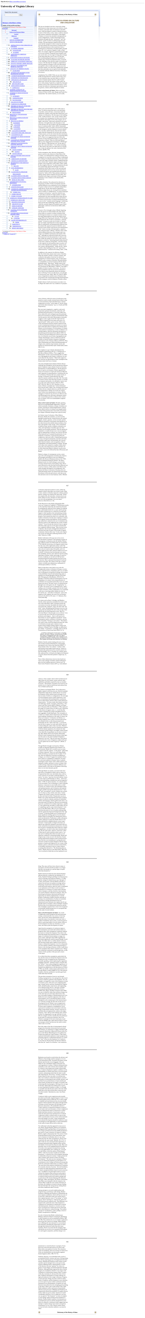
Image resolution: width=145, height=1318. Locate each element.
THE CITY (16, 166)
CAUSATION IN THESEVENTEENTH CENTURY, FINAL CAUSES (20, 140)
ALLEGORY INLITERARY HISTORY (20, 59)
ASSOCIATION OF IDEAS (18, 85)
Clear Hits (5, 28)
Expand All (12, 234)
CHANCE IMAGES (17, 153)
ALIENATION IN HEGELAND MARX (20, 57)
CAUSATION (17, 129)
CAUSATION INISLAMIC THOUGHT (21, 133)
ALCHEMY (16, 52)
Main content (13, 1)
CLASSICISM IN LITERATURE (19, 172)
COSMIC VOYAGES (16, 196)
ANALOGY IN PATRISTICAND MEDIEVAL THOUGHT (19, 66)
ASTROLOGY (16, 87)
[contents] (16, 38)
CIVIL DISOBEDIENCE (17, 168)
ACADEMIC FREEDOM (17, 48)
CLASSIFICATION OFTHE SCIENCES (21, 178)
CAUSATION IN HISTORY (19, 131)
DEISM (17, 222)
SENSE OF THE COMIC (18, 180)
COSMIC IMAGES (16, 194)
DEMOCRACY (16, 224)
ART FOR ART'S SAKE (18, 84)
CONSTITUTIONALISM (17, 187)
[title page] (14, 30)
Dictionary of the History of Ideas (12, 23)
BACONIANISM (17, 100)
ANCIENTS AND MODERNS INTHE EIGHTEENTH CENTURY (20, 73)
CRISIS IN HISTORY (17, 206)
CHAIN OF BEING (17, 149)
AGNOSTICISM (17, 50)
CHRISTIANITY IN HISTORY (19, 159)
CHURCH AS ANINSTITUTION (19, 161)
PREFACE (14, 36)
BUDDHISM (16, 123)
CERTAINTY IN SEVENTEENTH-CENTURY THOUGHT (19, 144)
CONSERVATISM (16, 185)
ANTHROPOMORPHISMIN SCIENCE (21, 76)
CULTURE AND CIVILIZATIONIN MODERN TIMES (19, 214)
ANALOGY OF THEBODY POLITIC (19, 68)
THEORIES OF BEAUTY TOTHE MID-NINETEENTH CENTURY (21, 106)
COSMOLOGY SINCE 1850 (18, 200)
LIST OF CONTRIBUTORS (16, 40)
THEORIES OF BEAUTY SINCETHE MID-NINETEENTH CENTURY (22, 110)
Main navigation (21, 1)
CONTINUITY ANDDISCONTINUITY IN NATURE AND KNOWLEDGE (21, 189)
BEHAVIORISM (16, 112)
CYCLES (16, 216)
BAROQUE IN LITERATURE (18, 104)
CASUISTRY (17, 125)
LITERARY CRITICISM (18, 208)
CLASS (17, 170)
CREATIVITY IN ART (17, 204)
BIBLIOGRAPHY (17, 174)
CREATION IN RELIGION (18, 202)
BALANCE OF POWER (17, 102)
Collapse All (6, 234)
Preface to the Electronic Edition (17, 32)
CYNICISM (17, 218)
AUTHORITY (16, 96)
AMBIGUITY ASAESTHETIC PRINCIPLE (21, 61)
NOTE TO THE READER (16, 42)
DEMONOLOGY (17, 226)
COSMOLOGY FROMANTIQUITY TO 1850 (21, 198)
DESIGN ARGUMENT (17, 228)
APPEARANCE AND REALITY (19, 80)
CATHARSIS (16, 127)
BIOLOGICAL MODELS (17, 121)
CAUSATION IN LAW (17, 134)
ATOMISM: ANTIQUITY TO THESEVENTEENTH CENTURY (18, 90)
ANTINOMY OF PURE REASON (19, 78)
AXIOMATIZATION (17, 98)
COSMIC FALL (17, 192)
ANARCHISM (16, 70)
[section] (16, 34)
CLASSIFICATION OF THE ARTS (19, 176)
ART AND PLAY (17, 82)
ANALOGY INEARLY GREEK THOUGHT (21, 63)
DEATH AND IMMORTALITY (19, 220)
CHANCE (17, 151)
